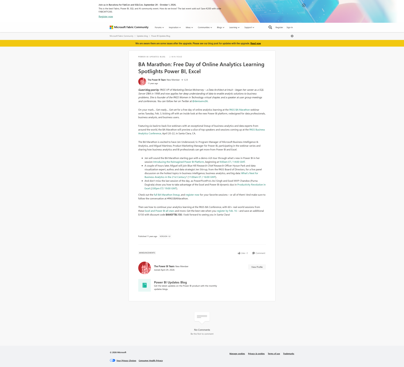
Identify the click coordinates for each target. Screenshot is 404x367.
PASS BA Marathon (239, 109)
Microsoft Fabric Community (121, 36)
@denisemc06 (200, 101)
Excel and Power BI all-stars (159, 210)
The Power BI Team (157, 79)
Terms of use (274, 353)
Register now (106, 16)
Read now (255, 43)
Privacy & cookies (256, 353)
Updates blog (142, 36)
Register (279, 27)
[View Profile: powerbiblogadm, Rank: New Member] (142, 81)
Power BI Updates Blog (160, 36)
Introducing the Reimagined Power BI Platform (178, 161)
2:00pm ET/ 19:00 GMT (163, 188)
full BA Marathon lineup (167, 194)
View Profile (257, 266)
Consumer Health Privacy (151, 360)
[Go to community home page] (129, 27)
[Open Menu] (292, 36)
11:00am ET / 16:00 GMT (201, 177)
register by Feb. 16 (227, 210)
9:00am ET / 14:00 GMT (232, 161)
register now (192, 194)
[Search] (270, 27)
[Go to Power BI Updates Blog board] (144, 285)
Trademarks (288, 353)
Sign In (290, 27)
